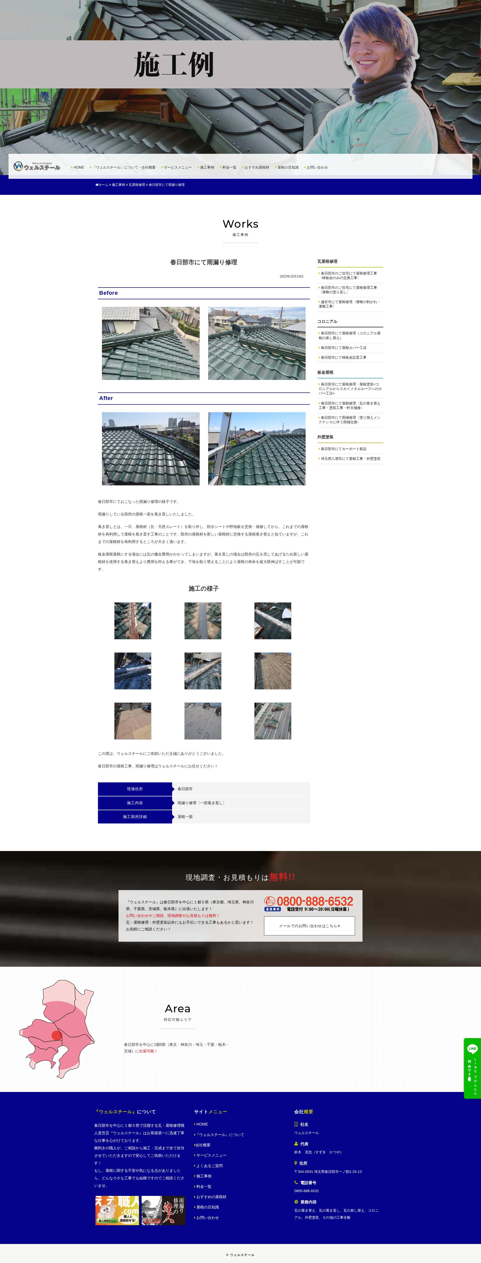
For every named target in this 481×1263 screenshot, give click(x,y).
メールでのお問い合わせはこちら (308, 926)
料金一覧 (228, 167)
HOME (78, 167)
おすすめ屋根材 (256, 167)
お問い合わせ (317, 167)
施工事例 (206, 167)
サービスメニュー (177, 167)
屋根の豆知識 (288, 167)
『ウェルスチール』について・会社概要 (123, 167)
